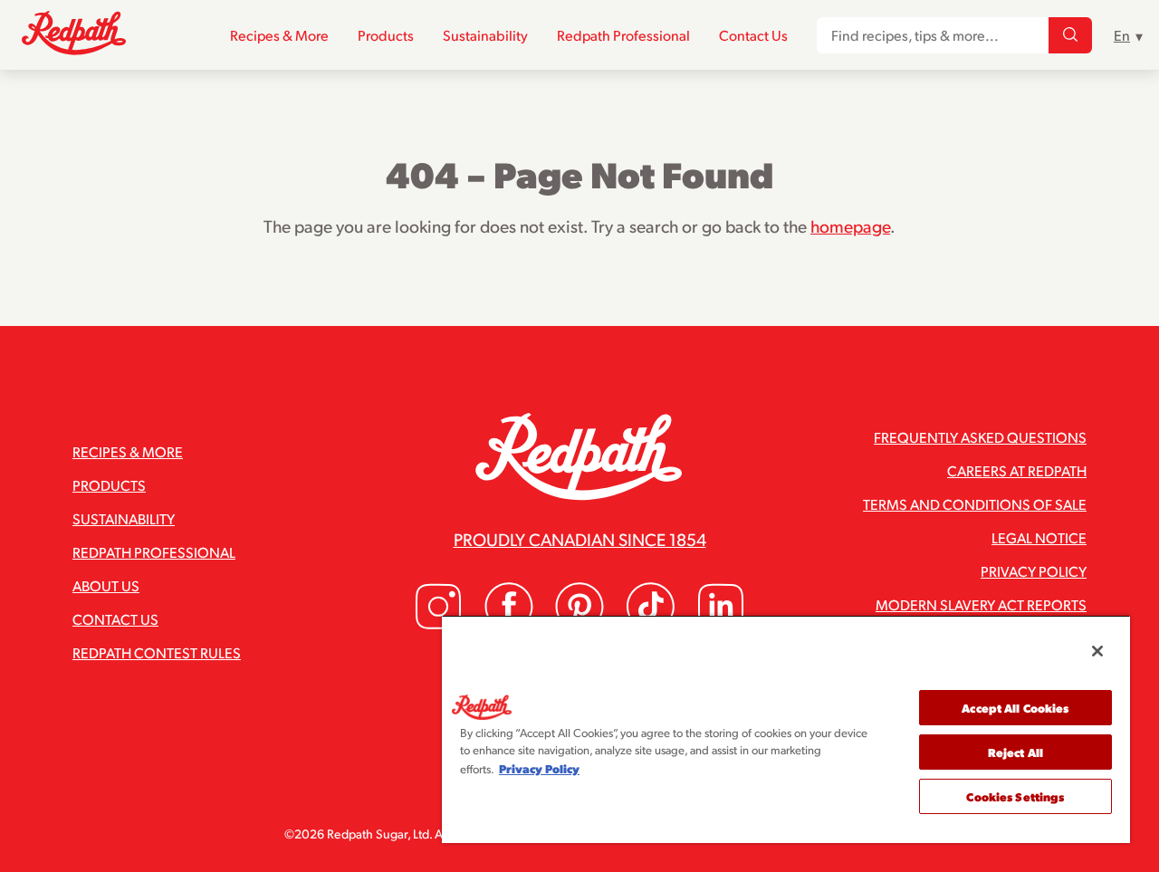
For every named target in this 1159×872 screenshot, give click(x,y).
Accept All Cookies (1015, 707)
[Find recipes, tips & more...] (1070, 35)
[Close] (1097, 651)
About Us (105, 585)
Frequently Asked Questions (980, 436)
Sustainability (485, 34)
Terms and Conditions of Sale (975, 503)
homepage (850, 225)
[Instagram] (438, 625)
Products (386, 34)
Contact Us (753, 34)
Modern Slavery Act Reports (981, 604)
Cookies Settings (1015, 796)
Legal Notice (1039, 537)
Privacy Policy (1034, 570)
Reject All (1015, 752)
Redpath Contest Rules (156, 652)
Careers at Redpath (1017, 470)
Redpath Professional (623, 34)
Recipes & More (279, 34)
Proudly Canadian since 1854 (580, 539)
